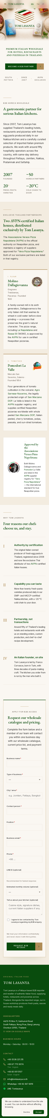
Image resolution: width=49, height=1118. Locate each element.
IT (43, 4)
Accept (39, 1112)
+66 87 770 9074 (15, 1065)
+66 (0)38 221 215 (15, 1059)
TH (38, 4)
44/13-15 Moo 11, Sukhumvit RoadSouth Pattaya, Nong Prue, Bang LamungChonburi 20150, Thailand (21, 1026)
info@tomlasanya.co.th (17, 1079)
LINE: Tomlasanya (15, 1089)
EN (32, 4)
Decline (26, 1112)
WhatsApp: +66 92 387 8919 (20, 1084)
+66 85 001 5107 (14, 1073)
